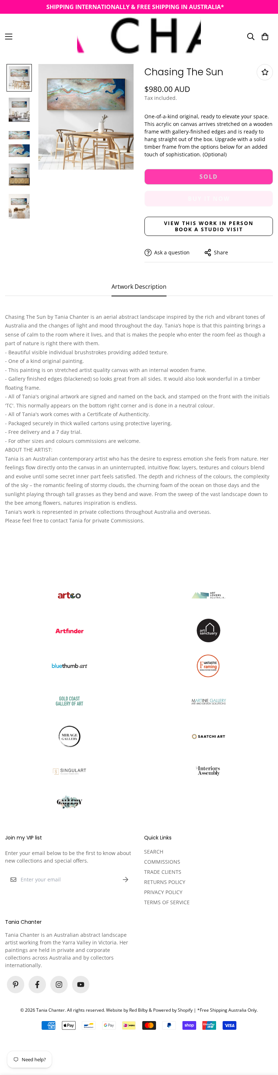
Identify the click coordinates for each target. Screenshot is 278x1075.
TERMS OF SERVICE (167, 902)
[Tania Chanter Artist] (139, 36)
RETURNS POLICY (164, 882)
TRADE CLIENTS (162, 871)
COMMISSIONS (162, 861)
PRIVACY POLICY (163, 892)
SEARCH (153, 851)
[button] (265, 36)
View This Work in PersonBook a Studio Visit (208, 226)
